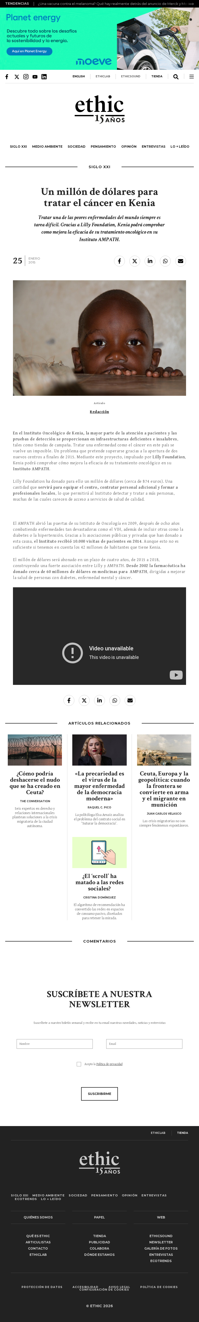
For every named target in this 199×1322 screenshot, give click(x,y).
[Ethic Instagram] (26, 76)
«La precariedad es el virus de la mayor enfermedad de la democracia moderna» (99, 785)
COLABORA (99, 1248)
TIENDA (156, 76)
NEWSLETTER (161, 1242)
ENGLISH (79, 76)
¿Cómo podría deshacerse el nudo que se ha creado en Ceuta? (35, 782)
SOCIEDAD (77, 146)
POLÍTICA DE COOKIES (159, 1287)
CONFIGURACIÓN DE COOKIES (104, 1290)
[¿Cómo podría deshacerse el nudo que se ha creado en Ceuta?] (35, 750)
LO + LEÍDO (179, 146)
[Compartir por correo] (180, 261)
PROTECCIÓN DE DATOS (42, 1287)
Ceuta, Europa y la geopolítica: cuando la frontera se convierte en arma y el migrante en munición (164, 789)
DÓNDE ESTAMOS (99, 1255)
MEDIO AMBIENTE (47, 146)
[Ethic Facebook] (7, 76)
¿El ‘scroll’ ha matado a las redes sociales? (99, 882)
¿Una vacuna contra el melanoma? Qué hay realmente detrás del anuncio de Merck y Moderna (117, 4)
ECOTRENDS (26, 1199)
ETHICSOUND (130, 76)
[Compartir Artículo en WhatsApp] (165, 261)
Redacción (99, 412)
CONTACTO (38, 1248)
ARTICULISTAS (38, 1242)
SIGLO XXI (18, 146)
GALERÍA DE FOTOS (160, 1248)
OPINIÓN (129, 146)
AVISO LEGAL (119, 1287)
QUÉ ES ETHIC (38, 1236)
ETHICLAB (103, 76)
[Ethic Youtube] (35, 76)
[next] (191, 4)
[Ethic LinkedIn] (44, 76)
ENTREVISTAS (153, 146)
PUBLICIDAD (99, 1242)
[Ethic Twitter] (16, 76)
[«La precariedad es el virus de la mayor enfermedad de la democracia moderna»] (99, 750)
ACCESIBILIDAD (85, 1287)
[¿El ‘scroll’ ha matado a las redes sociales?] (99, 852)
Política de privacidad (109, 1064)
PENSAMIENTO (103, 146)
